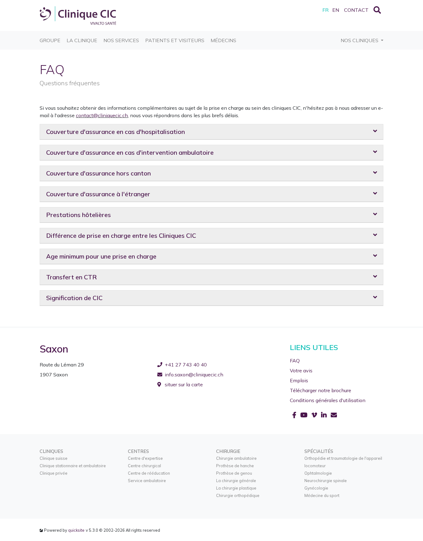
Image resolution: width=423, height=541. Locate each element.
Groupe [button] (50, 40)
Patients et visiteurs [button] (174, 40)
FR (325, 10)
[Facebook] (295, 415)
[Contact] (334, 415)
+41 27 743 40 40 (186, 364)
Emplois (299, 380)
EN (335, 10)
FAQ (295, 360)
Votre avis (301, 370)
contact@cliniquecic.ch (102, 115)
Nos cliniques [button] (360, 40)
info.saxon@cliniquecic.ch (194, 374)
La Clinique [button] (82, 40)
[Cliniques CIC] (78, 15)
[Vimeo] (315, 415)
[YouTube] (304, 415)
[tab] (211, 132)
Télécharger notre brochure (320, 390)
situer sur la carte (183, 384)
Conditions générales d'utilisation (327, 400)
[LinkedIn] (324, 415)
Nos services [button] (121, 40)
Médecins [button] (223, 40)
